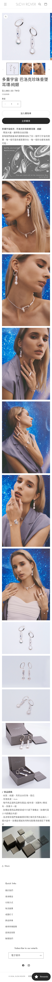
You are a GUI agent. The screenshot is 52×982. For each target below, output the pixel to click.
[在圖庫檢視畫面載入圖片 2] (26, 69)
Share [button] (7, 866)
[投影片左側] (3, 69)
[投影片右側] (49, 69)
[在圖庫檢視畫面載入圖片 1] (13, 69)
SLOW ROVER (20, 976)
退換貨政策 (10, 932)
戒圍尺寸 (9, 914)
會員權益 (9, 896)
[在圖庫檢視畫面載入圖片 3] (39, 69)
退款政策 (31, 976)
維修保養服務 (11, 926)
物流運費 (9, 908)
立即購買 (26, 121)
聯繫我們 (9, 938)
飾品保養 (9, 920)
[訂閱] (40, 955)
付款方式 (9, 902)
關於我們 (9, 890)
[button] (5, 4)
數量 (4, 98)
